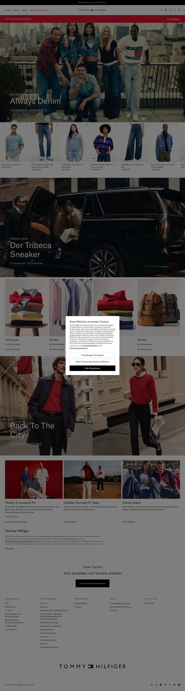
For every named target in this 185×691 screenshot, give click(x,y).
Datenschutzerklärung (78, 348)
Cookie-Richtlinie (90, 345)
